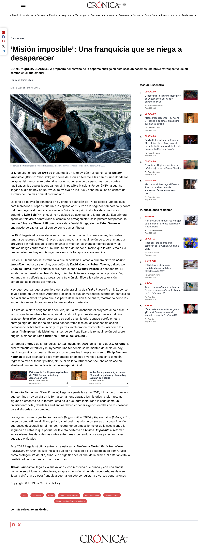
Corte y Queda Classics (69, 495)
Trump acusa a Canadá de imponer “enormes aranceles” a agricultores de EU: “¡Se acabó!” (162, 290)
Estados (53, 15)
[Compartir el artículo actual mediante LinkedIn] (3, 50)
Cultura (136, 15)
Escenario (124, 15)
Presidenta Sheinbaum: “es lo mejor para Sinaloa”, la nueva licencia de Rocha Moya (163, 223)
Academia (109, 15)
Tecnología (80, 15)
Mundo (29, 15)
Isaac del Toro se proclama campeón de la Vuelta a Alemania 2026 (162, 245)
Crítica (50, 495)
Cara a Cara (151, 15)
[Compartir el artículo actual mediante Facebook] (3, 37)
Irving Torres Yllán (92, 495)
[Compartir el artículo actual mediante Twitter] (3, 46)
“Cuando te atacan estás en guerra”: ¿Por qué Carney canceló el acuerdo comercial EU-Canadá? (163, 312)
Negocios (66, 15)
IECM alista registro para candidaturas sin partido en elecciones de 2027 (158, 268)
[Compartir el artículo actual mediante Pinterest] (3, 41)
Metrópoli (17, 15)
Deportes (95, 15)
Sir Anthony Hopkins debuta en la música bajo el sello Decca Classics (163, 166)
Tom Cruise (37, 495)
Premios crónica (169, 15)
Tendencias (187, 15)
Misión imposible (112, 495)
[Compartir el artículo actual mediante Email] (3, 32)
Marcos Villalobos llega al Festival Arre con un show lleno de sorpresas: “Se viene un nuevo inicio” (162, 189)
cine (24, 495)
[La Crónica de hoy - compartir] (67, 383)
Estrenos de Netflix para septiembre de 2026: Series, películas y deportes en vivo (48, 375)
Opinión (41, 15)
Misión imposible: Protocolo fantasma (70, 501)
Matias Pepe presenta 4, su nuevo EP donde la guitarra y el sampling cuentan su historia (107, 375)
